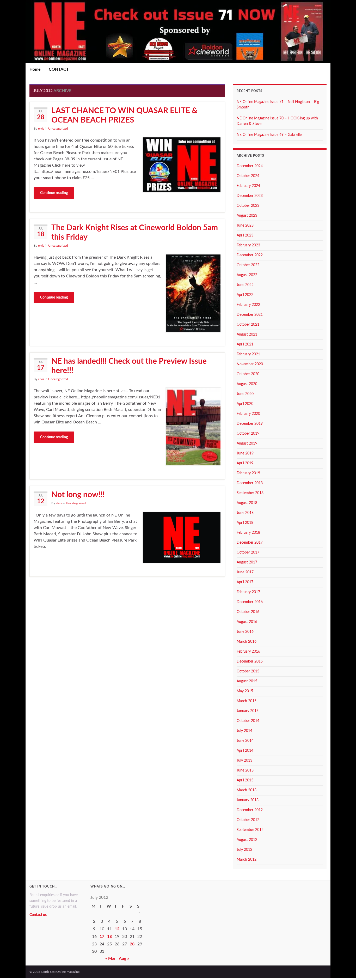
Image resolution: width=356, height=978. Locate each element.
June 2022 (245, 285)
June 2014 (245, 741)
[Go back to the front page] (178, 31)
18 (109, 936)
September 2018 (250, 493)
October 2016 (248, 612)
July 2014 (244, 731)
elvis (41, 128)
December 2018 (250, 483)
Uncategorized (58, 128)
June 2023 (245, 225)
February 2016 (248, 651)
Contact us (38, 915)
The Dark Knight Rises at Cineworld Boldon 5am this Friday (134, 232)
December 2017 (250, 542)
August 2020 (247, 384)
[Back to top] (344, 966)
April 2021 (245, 344)
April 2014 (245, 750)
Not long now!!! (78, 495)
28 (132, 944)
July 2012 (244, 850)
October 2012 (248, 820)
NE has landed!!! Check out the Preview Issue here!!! (129, 366)
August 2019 (247, 443)
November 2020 (250, 364)
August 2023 (247, 215)
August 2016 (247, 622)
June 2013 (245, 770)
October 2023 (248, 206)
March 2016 (246, 641)
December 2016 (250, 602)
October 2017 (248, 552)
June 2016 (245, 632)
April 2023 (245, 235)
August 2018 (247, 503)
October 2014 (248, 721)
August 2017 (247, 562)
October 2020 (248, 374)
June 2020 (245, 394)
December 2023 (250, 196)
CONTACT (59, 69)
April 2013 (245, 780)
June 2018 (245, 513)
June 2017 (245, 572)
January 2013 (248, 800)
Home (35, 69)
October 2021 (248, 324)
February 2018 (248, 532)
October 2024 (248, 176)
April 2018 (245, 523)
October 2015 (248, 671)
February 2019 (248, 473)
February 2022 (248, 305)
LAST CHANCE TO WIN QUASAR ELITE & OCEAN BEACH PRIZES (124, 115)
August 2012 (247, 840)
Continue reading (54, 193)
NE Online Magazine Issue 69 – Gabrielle (269, 135)
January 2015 (248, 711)
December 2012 (250, 810)
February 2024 (248, 186)
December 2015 (250, 661)
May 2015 (245, 691)
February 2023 (248, 245)
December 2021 (250, 315)
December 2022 (250, 255)
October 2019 (248, 433)
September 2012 (250, 830)
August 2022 (247, 275)
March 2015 (246, 701)
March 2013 (246, 790)
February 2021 (248, 354)
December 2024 (250, 166)
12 (117, 929)
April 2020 (245, 404)
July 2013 (244, 760)
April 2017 (245, 582)
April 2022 (245, 295)
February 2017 (248, 592)
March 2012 (246, 859)
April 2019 (245, 463)
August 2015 (247, 681)
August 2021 (247, 334)
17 (102, 936)
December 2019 (250, 424)
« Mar (110, 958)
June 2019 (245, 453)
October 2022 (248, 265)
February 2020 (248, 414)
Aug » (124, 958)
